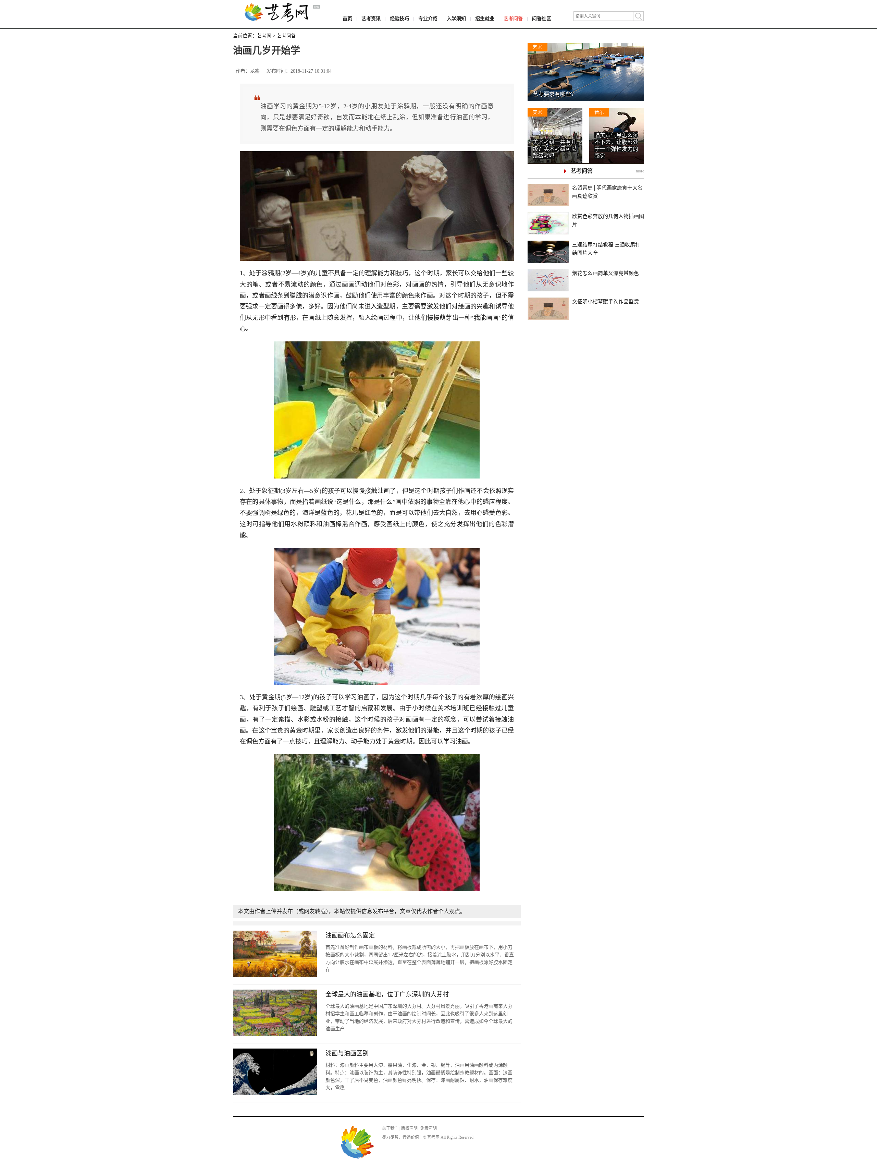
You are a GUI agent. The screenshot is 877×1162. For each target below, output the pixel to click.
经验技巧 (399, 18)
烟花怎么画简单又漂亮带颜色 (605, 273)
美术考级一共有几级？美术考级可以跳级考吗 (555, 149)
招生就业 (484, 18)
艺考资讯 (371, 18)
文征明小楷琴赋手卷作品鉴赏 (605, 301)
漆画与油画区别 (347, 1053)
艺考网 (264, 35)
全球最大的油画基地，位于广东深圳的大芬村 (387, 994)
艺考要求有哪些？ (555, 94)
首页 (347, 18)
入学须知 (456, 18)
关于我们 (390, 1128)
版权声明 (409, 1128)
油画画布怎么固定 (350, 935)
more (640, 171)
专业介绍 (427, 18)
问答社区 (541, 18)
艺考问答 (513, 18)
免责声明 (428, 1128)
